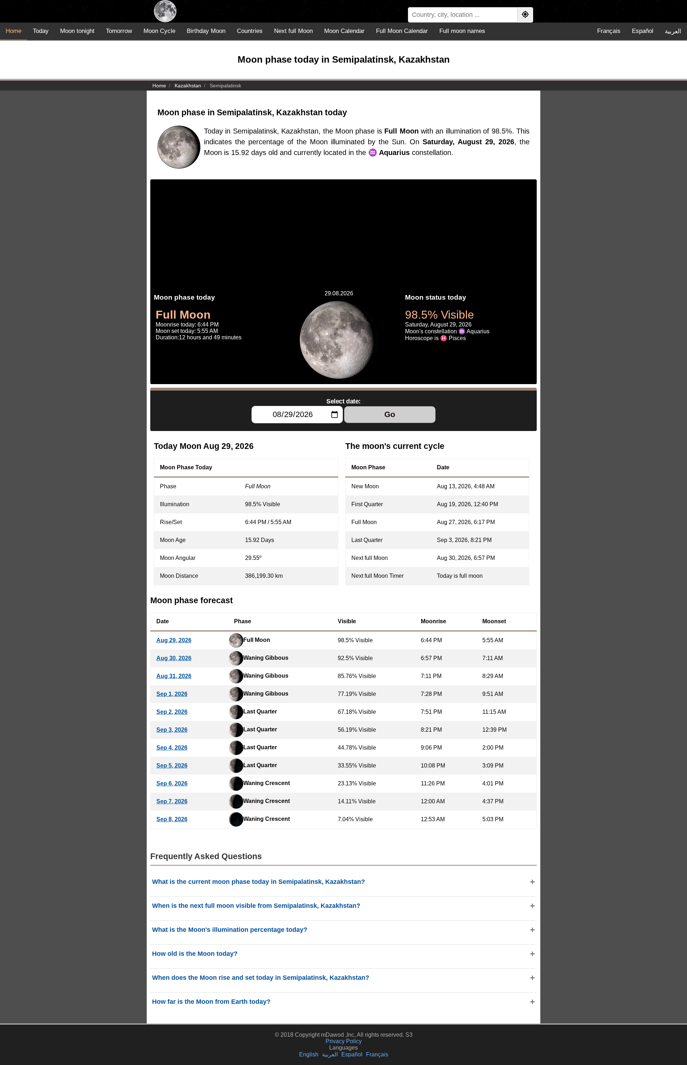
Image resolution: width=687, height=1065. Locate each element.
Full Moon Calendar (402, 31)
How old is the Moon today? (195, 953)
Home (13, 31)
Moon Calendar (344, 31)
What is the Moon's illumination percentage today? (229, 929)
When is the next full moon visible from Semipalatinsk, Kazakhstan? (256, 905)
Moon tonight (77, 31)
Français (608, 31)
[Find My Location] (525, 15)
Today (41, 31)
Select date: (343, 401)
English (308, 1054)
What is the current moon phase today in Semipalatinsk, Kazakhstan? (258, 881)
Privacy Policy (344, 1041)
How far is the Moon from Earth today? (211, 1001)
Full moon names (462, 31)
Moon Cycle (159, 31)
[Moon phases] (165, 11)
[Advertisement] (343, 229)
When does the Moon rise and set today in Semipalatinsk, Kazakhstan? (260, 977)
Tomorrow (119, 31)
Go (389, 414)
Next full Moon (293, 31)
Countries (250, 31)
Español (642, 31)
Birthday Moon (206, 31)
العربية (673, 31)
